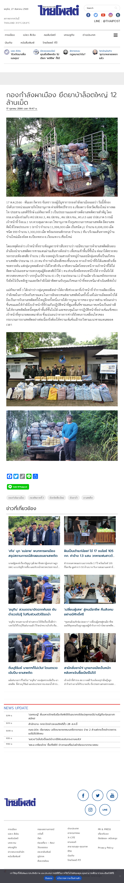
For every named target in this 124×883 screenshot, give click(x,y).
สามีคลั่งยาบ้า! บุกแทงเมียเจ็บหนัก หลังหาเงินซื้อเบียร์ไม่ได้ (87, 670)
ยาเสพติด (87, 497)
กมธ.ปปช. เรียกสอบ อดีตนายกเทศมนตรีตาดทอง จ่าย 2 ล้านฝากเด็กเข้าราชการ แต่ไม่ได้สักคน (72, 732)
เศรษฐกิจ (69, 35)
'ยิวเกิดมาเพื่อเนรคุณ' (18, 56)
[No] (120, 876)
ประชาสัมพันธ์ (44, 852)
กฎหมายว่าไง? (77, 54)
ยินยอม (48, 878)
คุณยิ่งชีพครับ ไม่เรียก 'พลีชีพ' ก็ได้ (50, 56)
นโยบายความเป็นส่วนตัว (68, 878)
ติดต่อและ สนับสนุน (107, 838)
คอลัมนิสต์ (50, 35)
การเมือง (10, 35)
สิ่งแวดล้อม (43, 861)
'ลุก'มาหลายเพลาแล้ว (108, 56)
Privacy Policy (106, 847)
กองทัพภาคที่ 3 (37, 497)
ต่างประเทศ (89, 35)
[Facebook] (88, 15)
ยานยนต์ (72, 842)
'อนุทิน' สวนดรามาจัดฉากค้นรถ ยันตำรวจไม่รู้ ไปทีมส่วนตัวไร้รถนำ (32, 612)
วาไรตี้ (40, 834)
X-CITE (71, 837)
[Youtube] (103, 15)
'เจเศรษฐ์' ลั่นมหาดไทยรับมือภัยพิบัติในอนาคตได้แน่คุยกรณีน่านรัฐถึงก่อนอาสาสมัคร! (71, 716)
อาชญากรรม (74, 833)
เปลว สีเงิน (29, 35)
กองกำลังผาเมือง (16, 497)
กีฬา (39, 838)
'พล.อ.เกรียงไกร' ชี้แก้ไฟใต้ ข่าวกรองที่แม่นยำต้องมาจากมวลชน (63, 745)
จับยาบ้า (74, 497)
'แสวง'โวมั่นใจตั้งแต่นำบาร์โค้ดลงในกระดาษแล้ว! (54, 739)
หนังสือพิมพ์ (27, 43)
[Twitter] (95, 15)
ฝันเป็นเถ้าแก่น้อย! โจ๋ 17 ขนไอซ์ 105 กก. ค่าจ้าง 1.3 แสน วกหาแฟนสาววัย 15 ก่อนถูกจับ (89, 555)
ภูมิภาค (40, 856)
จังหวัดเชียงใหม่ (57, 497)
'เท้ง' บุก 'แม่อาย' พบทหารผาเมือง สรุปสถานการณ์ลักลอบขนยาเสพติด (33, 553)
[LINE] (105, 809)
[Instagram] (110, 15)
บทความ (12, 843)
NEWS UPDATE (16, 708)
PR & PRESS (104, 829)
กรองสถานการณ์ (45, 829)
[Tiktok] (118, 15)
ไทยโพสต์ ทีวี (50, 43)
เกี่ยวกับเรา (103, 834)
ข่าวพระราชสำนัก (16, 852)
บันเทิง (8, 43)
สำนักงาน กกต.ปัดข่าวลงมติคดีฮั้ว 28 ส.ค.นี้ (53, 724)
